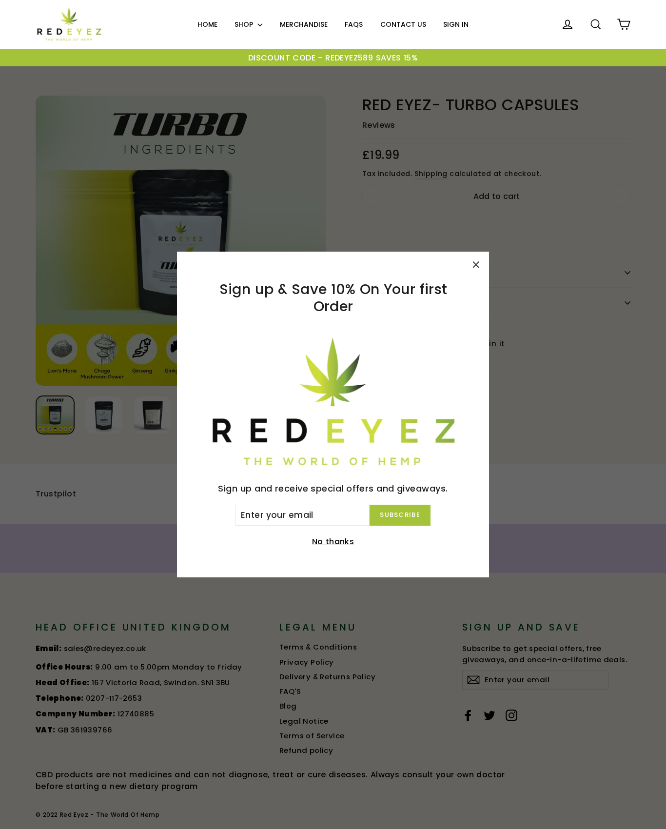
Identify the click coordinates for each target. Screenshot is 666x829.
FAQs (354, 24)
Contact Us (403, 24)
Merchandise (304, 24)
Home (207, 24)
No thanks (333, 541)
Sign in (456, 24)
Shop (245, 24)
